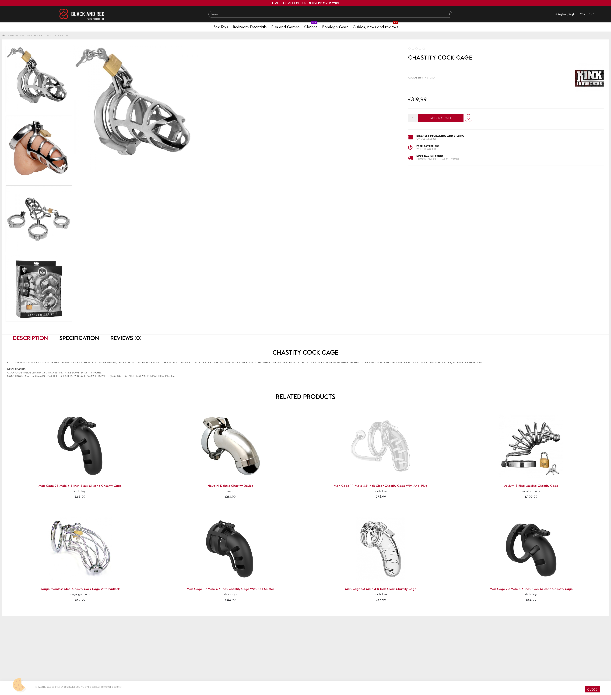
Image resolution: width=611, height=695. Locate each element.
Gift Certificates (322, 659)
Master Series (531, 491)
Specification (79, 337)
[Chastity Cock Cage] (39, 79)
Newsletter (318, 671)
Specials (316, 667)
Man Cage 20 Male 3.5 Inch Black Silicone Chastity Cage (531, 589)
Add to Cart (441, 118)
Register (562, 14)
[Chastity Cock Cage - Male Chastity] (39, 149)
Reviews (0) (125, 337)
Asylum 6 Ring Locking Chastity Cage (531, 486)
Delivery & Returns (20, 654)
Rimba (230, 491)
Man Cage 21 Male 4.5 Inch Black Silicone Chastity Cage (80, 486)
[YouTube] (483, 666)
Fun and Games (285, 27)
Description (30, 337)
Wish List (165, 667)
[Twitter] (468, 666)
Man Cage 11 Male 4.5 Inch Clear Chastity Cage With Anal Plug (381, 486)
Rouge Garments (80, 594)
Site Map (13, 667)
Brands (316, 654)
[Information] (599, 14)
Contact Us (167, 654)
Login (572, 14)
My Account (168, 659)
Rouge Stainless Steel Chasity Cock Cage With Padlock (80, 589)
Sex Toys (221, 27)
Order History (169, 663)
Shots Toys (80, 491)
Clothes (310, 25)
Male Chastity (34, 35)
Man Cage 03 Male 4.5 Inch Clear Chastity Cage (380, 589)
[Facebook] (462, 666)
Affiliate (316, 663)
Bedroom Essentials (250, 27)
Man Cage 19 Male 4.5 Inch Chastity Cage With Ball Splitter (230, 589)
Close (592, 689)
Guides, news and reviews (375, 25)
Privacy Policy (17, 659)
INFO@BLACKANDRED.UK (474, 659)
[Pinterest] (475, 666)
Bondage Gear (335, 27)
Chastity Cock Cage (56, 35)
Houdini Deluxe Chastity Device (230, 486)
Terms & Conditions (21, 663)
